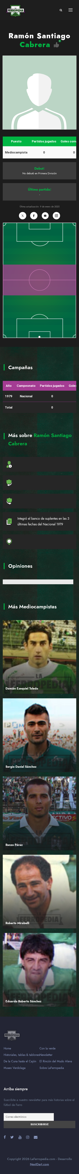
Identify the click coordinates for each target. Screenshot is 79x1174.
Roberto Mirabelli (17, 923)
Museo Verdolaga (15, 1068)
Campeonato (26, 386)
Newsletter (46, 1055)
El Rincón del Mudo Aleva (56, 1061)
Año (9, 386)
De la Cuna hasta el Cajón (20, 1061)
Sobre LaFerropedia (52, 1068)
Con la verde (47, 1048)
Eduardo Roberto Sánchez (23, 1001)
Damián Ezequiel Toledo (22, 689)
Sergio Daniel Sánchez (21, 767)
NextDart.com (39, 1164)
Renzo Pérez (14, 845)
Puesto (16, 141)
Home (7, 1048)
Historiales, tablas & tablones (22, 1055)
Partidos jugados (44, 141)
